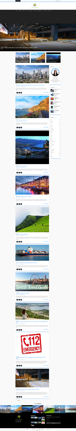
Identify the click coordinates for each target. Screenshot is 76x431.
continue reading (46, 92)
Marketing (20, 10)
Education (49, 10)
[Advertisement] (38, 17)
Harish (55, 99)
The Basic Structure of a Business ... (57, 89)
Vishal (19, 235)
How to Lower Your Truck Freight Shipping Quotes (26, 262)
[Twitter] (19, 92)
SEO (42, 10)
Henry (19, 359)
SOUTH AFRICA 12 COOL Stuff (21, 120)
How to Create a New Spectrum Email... (57, 94)
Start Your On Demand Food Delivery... (57, 106)
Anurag (55, 107)
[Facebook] (17, 92)
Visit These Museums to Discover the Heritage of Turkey (27, 389)
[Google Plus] (21, 92)
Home (16, 10)
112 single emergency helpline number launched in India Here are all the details (31, 358)
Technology (31, 10)
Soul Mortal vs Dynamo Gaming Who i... (57, 102)
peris (18, 264)
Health (27, 10)
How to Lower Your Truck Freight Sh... (56, 110)
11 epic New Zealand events (21, 166)
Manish (19, 86)
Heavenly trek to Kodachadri (22, 234)
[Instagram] (18, 422)
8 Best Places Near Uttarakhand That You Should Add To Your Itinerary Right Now (32, 322)
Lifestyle (35, 10)
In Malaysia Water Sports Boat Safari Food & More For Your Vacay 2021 (30, 85)
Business (45, 10)
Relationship (39, 10)
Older (18, 400)
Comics (24, 10)
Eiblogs (19, 294)
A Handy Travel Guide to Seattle (22, 293)
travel (1, 46)
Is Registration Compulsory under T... (57, 98)
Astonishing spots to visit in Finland (23, 196)
